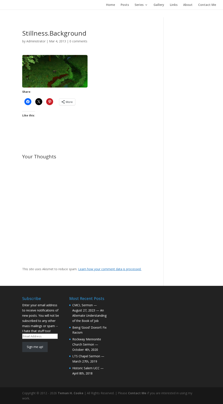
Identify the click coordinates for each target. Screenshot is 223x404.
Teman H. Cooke (70, 393)
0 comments (78, 41)
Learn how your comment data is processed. (109, 269)
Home (110, 5)
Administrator (36, 41)
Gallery (159, 5)
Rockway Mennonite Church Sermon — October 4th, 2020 (86, 344)
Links (173, 5)
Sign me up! (35, 347)
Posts (125, 5)
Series (139, 5)
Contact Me (207, 5)
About (188, 5)
